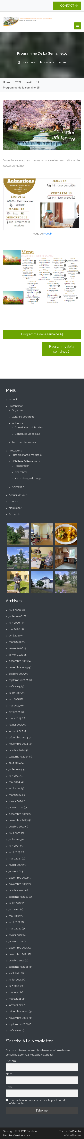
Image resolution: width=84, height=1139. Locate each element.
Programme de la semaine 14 (42, 334)
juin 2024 (14, 775)
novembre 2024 (18, 743)
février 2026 (16, 648)
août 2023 (15, 833)
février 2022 (16, 934)
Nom (9, 1074)
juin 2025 (14, 699)
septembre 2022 (18, 896)
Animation (18, 486)
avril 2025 (14, 711)
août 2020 (15, 1030)
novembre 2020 (18, 1017)
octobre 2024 (17, 750)
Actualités (14, 514)
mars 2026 (15, 641)
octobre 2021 (16, 960)
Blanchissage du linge (28, 478)
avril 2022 (14, 922)
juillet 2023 (15, 839)
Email (9, 1087)
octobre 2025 (17, 673)
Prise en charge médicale (27, 454)
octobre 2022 (17, 890)
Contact (13, 501)
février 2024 (16, 801)
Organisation (19, 410)
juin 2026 (14, 622)
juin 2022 (14, 909)
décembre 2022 (18, 877)
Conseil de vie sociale (27, 433)
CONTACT (67, 5)
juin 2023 (14, 845)
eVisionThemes (72, 1135)
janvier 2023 (16, 871)
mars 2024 (15, 794)
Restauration (22, 465)
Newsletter (15, 507)
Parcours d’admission (24, 442)
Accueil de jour (18, 494)
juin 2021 (14, 985)
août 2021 (14, 973)
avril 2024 (15, 788)
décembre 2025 (18, 660)
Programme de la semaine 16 (61, 349)
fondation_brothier (55, 62)
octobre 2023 (17, 826)
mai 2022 (14, 915)
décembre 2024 (18, 737)
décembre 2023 (18, 813)
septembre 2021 (18, 966)
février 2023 (16, 864)
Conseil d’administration (29, 427)
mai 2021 (14, 992)
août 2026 (15, 610)
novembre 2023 (18, 820)
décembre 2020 (18, 1011)
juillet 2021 (15, 979)
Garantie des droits (23, 416)
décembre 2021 (18, 947)
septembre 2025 (18, 679)
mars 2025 (15, 718)
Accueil (13, 399)
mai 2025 (14, 705)
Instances (17, 423)
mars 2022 (15, 928)
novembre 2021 (18, 954)
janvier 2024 (16, 807)
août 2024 (15, 762)
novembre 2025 (18, 667)
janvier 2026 (16, 654)
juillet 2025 (15, 692)
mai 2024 (14, 781)
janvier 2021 (16, 1004)
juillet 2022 (15, 902)
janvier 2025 (16, 731)
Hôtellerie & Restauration (26, 461)
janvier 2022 (16, 941)
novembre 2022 (18, 883)
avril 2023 (14, 852)
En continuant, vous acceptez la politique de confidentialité (36, 1102)
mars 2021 (15, 998)
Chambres (21, 471)
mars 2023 (15, 858)
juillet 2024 (15, 769)
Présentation (16, 405)
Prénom (11, 1061)
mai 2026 (14, 629)
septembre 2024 (19, 756)
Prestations (15, 450)
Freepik (47, 233)
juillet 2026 (15, 616)
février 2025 (16, 724)
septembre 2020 (19, 1024)
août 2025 (15, 686)
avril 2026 (15, 635)
